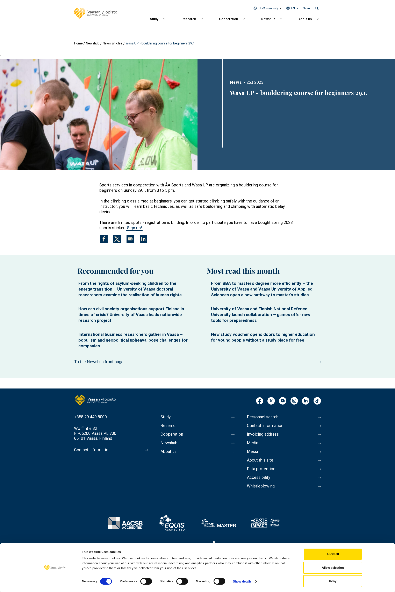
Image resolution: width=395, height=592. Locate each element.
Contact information (92, 449)
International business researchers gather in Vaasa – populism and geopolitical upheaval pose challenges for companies (133, 340)
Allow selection (333, 567)
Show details (242, 581)
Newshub (268, 19)
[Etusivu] (95, 400)
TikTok (317, 401)
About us (305, 19)
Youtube (282, 401)
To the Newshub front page (98, 361)
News (236, 82)
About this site (260, 460)
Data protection (261, 468)
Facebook (259, 401)
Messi (252, 451)
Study (154, 19)
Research (189, 19)
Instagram (294, 401)
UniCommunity (268, 8)
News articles (112, 43)
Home (78, 43)
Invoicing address (263, 434)
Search (307, 8)
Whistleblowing (261, 486)
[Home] (95, 13)
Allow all (332, 554)
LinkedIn (305, 401)
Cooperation (228, 19)
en (293, 8)
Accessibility (258, 477)
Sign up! (134, 227)
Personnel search (262, 416)
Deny (332, 581)
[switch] (146, 581)
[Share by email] (130, 239)
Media (252, 442)
